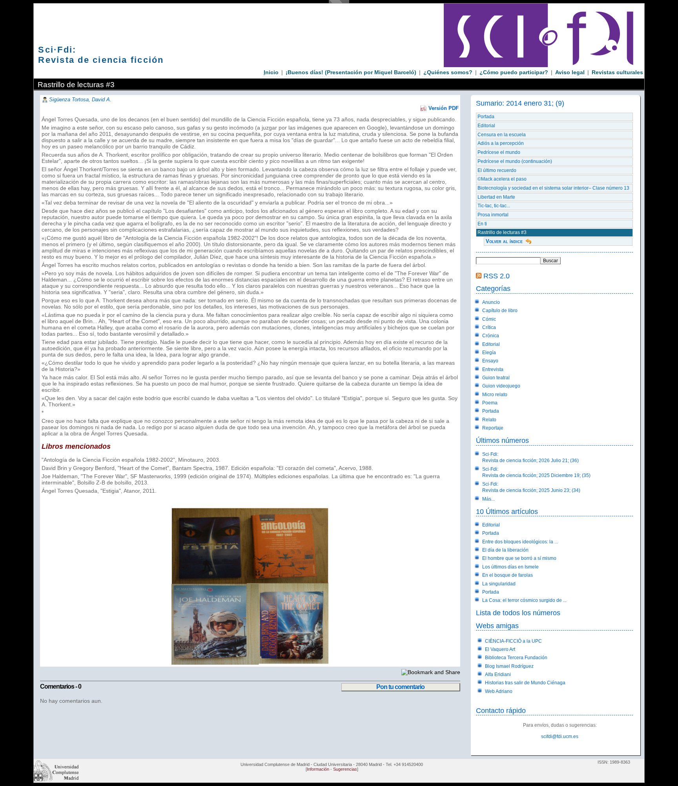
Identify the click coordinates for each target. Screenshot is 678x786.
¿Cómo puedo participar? (513, 72)
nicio (271, 72)
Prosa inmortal (493, 215)
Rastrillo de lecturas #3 (502, 232)
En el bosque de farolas (507, 575)
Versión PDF (443, 108)
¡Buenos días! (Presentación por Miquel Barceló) (351, 72)
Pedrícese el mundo (499, 152)
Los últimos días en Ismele (510, 567)
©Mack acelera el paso (502, 179)
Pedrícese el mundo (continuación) (515, 161)
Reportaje (492, 428)
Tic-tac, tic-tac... (494, 205)
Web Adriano (498, 691)
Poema (490, 403)
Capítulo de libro (500, 310)
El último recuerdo (497, 170)
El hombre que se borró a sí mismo (519, 558)
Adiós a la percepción (501, 143)
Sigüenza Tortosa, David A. (80, 99)
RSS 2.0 (496, 276)
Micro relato (494, 394)
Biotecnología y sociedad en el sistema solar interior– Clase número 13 (553, 188)
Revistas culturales (617, 72)
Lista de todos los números (518, 613)
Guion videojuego (501, 386)
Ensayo (490, 361)
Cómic (489, 319)
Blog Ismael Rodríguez (509, 666)
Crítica (489, 327)
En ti (482, 224)
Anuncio (491, 302)
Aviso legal (570, 72)
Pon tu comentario (400, 687)
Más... (488, 499)
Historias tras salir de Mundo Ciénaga (525, 682)
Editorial (486, 125)
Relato (489, 419)
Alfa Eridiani (498, 674)
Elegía (489, 352)
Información (318, 769)
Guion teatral (496, 377)
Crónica (490, 335)
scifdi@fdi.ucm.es (559, 736)
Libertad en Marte (496, 197)
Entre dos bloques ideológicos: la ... (520, 542)
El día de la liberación (505, 550)
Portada (486, 116)
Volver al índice (504, 241)
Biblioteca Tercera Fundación (516, 657)
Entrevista (492, 369)
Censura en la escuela (502, 134)
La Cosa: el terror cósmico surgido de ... (524, 600)
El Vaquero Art (500, 649)
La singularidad (499, 584)
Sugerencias (345, 769)
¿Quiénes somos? (447, 72)
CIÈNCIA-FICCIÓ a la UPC (513, 641)
